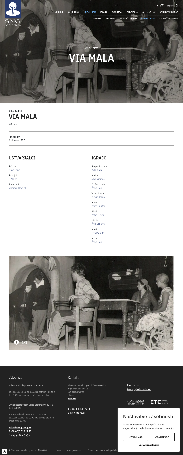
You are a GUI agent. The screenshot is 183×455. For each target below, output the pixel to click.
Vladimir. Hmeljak (18, 188)
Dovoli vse (136, 437)
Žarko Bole (97, 188)
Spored (59, 11)
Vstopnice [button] (73, 11)
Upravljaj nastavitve (149, 445)
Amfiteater (148, 11)
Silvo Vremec (98, 179)
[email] (20, 435)
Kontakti (72, 398)
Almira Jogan (98, 197)
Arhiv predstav (148, 18)
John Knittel (15, 111)
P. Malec (13, 179)
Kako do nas (133, 385)
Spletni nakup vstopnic (20, 427)
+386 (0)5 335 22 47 (20, 431)
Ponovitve (110, 18)
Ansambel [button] (132, 11)
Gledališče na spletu (168, 18)
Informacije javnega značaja (68, 450)
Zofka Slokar (98, 215)
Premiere (97, 18)
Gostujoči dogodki (128, 18)
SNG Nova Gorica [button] (169, 11)
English (170, 5)
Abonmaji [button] (117, 11)
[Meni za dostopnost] (4, 451)
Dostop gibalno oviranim (139, 389)
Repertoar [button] (90, 11)
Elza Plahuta (98, 233)
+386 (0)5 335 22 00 (80, 409)
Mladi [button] (103, 11)
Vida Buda (97, 170)
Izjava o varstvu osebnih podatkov (103, 450)
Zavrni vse (162, 437)
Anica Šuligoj (98, 206)
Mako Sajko (14, 170)
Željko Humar (98, 224)
